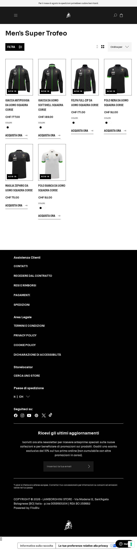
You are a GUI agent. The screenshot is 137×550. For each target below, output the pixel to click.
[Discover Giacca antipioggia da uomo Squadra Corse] (19, 77)
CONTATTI (21, 266)
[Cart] (121, 15)
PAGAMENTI (22, 295)
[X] (44, 415)
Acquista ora (13, 135)
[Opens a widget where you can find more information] (124, 544)
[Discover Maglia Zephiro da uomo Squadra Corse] (19, 162)
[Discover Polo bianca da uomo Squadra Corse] (52, 162)
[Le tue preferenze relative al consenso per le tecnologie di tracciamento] (131, 544)
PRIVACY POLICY (25, 335)
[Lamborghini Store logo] (68, 15)
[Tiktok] (51, 415)
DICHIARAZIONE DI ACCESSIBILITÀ (37, 354)
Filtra (11, 47)
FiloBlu (34, 507)
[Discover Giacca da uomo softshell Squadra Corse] (52, 77)
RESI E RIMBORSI (25, 285)
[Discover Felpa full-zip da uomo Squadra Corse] (85, 77)
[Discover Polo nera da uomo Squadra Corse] (117, 77)
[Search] (115, 15)
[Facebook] (16, 415)
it (15, 396)
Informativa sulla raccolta (36, 545)
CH (21, 396)
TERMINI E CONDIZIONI (29, 325)
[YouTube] (29, 415)
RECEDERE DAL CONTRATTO (33, 275)
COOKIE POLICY (25, 345)
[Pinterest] (36, 415)
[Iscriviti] (89, 466)
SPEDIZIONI (22, 304)
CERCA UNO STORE (27, 375)
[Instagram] (22, 415)
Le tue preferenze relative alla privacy (83, 545)
